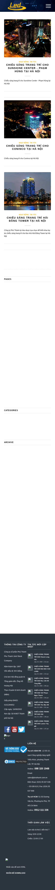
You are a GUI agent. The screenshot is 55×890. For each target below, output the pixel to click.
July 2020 (8, 505)
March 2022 (10, 473)
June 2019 (9, 537)
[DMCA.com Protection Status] (15, 763)
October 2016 (10, 592)
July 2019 (8, 533)
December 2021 (12, 477)
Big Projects (10, 302)
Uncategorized (11, 433)
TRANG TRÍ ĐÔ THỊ (14, 401)
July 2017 (8, 572)
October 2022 (10, 461)
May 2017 (9, 580)
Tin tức (33, 62)
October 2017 (10, 564)
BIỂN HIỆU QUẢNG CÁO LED (19, 298)
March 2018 (10, 552)
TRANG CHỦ (10, 397)
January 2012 (10, 616)
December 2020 (12, 497)
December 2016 (12, 584)
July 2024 (8, 453)
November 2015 (12, 608)
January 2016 (10, 600)
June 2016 (9, 596)
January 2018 (10, 556)
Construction (10, 322)
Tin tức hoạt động (12, 393)
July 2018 (8, 548)
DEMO (7, 326)
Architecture (10, 286)
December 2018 (12, 540)
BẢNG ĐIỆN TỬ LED (14, 290)
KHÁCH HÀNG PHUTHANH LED (20, 349)
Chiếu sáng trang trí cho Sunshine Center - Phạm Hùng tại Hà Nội (27, 68)
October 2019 (10, 521)
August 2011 (10, 620)
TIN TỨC (8, 389)
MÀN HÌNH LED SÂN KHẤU (18, 357)
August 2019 (10, 529)
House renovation (12, 338)
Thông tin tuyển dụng (14, 385)
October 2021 (10, 485)
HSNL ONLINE (11, 342)
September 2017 (12, 568)
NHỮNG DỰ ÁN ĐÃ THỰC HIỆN (20, 365)
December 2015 (12, 604)
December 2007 (12, 624)
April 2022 (9, 469)
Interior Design (11, 345)
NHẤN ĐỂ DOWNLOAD (15, 873)
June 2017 (9, 576)
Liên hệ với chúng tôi (14, 353)
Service (7, 377)
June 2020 (9, 509)
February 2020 (11, 517)
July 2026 (8, 449)
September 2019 (12, 525)
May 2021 (9, 489)
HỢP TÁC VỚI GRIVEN (16, 334)
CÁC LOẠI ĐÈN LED (14, 306)
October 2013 (10, 612)
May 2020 (9, 513)
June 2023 (9, 457)
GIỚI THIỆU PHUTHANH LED (19, 330)
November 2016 (12, 588)
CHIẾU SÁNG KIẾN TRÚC (17, 314)
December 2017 (12, 560)
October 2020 (10, 501)
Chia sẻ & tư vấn (12, 310)
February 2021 (11, 493)
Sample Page (10, 373)
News (7, 361)
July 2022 (8, 465)
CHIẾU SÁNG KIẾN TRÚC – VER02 (22, 318)
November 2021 (12, 481)
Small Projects (11, 381)
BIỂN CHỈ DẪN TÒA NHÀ (16, 294)
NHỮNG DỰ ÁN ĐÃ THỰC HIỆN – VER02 (25, 369)
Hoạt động (24, 62)
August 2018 (10, 544)
